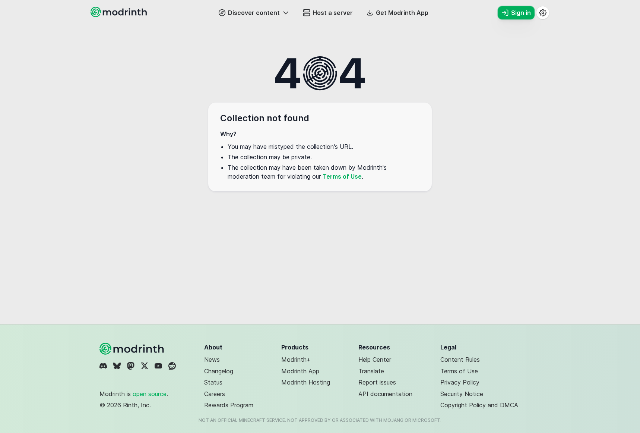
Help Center (374, 359)
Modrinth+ (296, 359)
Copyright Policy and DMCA (479, 405)
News (212, 359)
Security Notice (461, 393)
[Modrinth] (132, 349)
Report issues (377, 382)
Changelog (218, 371)
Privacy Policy (459, 382)
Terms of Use (342, 176)
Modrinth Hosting (305, 382)
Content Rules (460, 359)
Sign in (521, 12)
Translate (371, 371)
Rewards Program (228, 405)
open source (150, 394)
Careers (214, 393)
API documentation (385, 393)
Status (213, 382)
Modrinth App (300, 371)
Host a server (333, 12)
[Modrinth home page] (120, 15)
